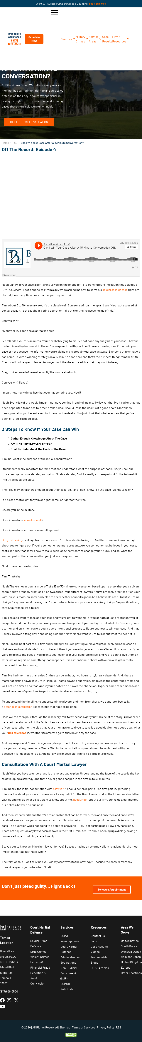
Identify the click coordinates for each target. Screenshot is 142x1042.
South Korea (129, 946)
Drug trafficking (12, 540)
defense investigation (18, 706)
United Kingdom (131, 962)
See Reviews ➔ (97, 3)
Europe (126, 967)
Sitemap (65, 1027)
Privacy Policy (105, 1027)
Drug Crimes (38, 951)
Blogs (94, 962)
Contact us (98, 935)
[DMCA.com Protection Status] (71, 1034)
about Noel (80, 799)
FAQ (15, 142)
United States (130, 940)
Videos (95, 951)
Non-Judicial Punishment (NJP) (68, 973)
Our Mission (37, 983)
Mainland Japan (131, 956)
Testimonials (99, 957)
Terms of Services (83, 1027)
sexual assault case (115, 289)
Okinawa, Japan (131, 951)
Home (5, 142)
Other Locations (131, 973)
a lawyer (58, 788)
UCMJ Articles (100, 968)
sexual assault (32, 520)
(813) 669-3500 (14, 42)
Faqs (94, 941)
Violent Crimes (39, 956)
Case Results (99, 946)
